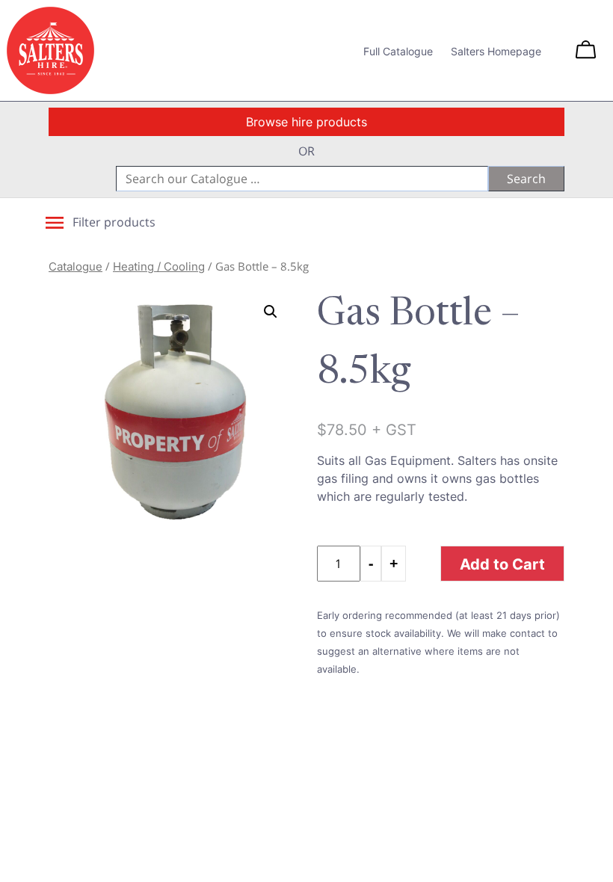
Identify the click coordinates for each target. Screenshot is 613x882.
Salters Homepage (496, 51)
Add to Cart (502, 563)
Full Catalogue (398, 51)
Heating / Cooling (159, 266)
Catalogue (75, 266)
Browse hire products (306, 122)
